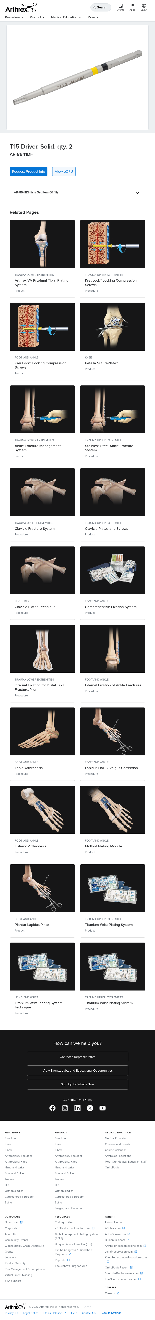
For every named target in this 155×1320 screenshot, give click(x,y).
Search (100, 7)
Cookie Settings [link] (111, 1313)
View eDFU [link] (64, 171)
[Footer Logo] (15, 1306)
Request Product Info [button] (28, 171)
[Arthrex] (21, 7)
